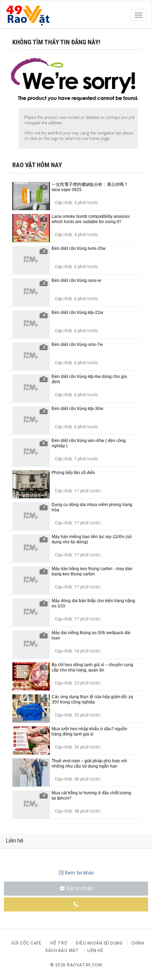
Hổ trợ (59, 943)
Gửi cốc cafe (26, 943)
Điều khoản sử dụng (99, 943)
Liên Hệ (95, 950)
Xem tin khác (79, 873)
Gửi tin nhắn (79, 888)
